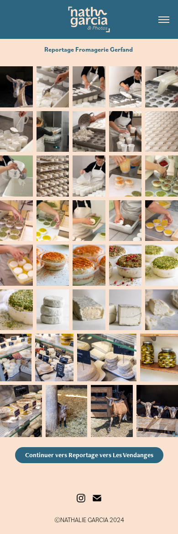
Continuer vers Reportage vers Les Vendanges (89, 455)
